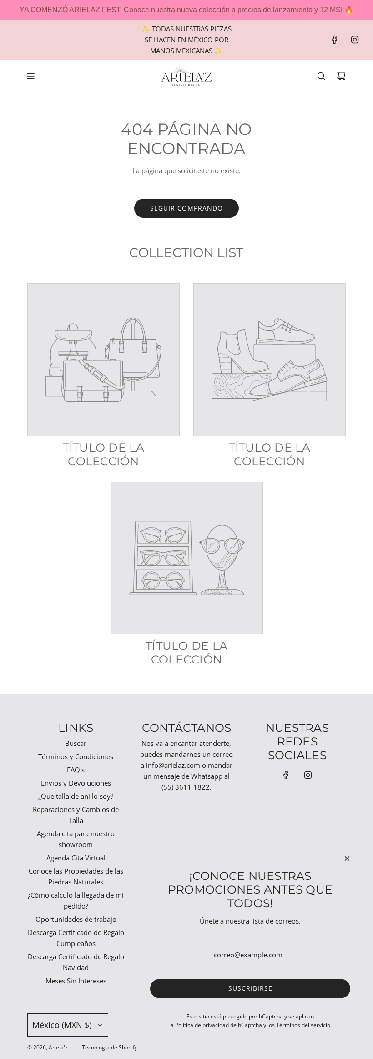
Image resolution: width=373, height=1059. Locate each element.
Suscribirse (250, 988)
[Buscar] (321, 76)
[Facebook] (335, 39)
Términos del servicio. (304, 1025)
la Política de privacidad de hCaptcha (215, 1025)
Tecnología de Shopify (109, 1047)
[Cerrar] (347, 858)
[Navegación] (30, 76)
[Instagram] (355, 39)
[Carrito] (341, 76)
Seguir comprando (186, 208)
